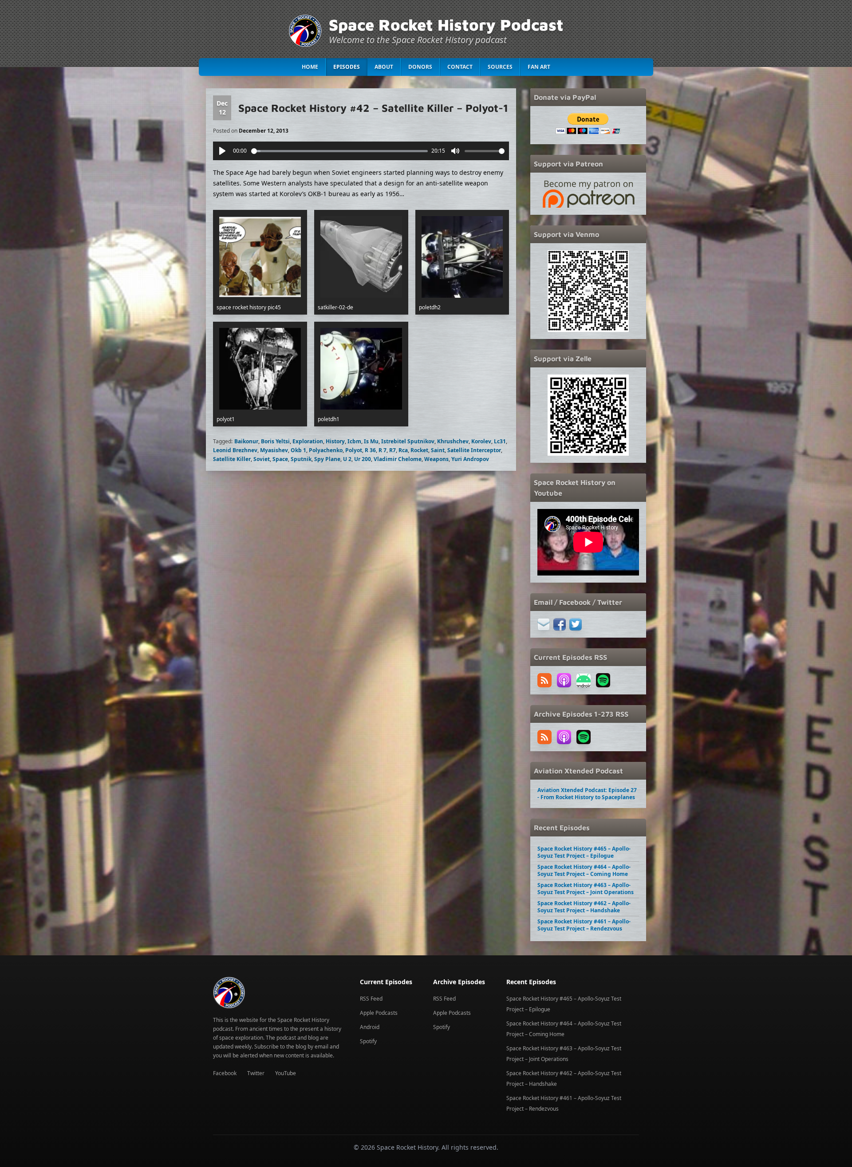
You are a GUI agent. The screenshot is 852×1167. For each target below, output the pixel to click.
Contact (460, 67)
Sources (500, 67)
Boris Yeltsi (275, 441)
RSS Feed (371, 998)
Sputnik (301, 459)
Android (369, 1027)
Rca (403, 450)
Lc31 (500, 441)
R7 (392, 450)
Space (280, 459)
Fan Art (539, 67)
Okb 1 (298, 450)
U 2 (347, 459)
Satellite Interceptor (474, 450)
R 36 (370, 450)
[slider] (339, 151)
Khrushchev (453, 441)
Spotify (368, 1041)
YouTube (285, 1073)
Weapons (436, 459)
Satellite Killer (232, 459)
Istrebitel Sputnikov (407, 441)
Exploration (307, 441)
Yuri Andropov (470, 459)
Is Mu (371, 441)
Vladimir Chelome (398, 459)
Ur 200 (362, 459)
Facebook (225, 1073)
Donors (420, 67)
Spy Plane (327, 459)
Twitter (255, 1073)
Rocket (419, 450)
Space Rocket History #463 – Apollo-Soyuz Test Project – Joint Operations (585, 888)
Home (310, 67)
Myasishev (274, 450)
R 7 (383, 450)
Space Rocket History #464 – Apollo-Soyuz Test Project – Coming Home (584, 870)
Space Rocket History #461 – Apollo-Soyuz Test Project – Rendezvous (584, 925)
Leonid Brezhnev (235, 450)
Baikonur (246, 441)
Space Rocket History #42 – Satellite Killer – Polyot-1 (373, 108)
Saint (438, 450)
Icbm (354, 441)
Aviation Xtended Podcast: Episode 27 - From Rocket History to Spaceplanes (587, 793)
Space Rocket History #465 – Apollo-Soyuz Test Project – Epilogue (584, 852)
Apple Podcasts (379, 1013)
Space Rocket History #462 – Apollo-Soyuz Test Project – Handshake (584, 906)
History (335, 441)
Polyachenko (326, 450)
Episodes (346, 67)
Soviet (261, 459)
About (384, 67)
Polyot (353, 450)
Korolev (481, 441)
